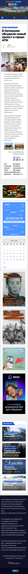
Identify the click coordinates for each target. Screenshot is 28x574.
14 (17, 253)
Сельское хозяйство (12, 27)
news (9, 45)
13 (14, 253)
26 (10, 259)
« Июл (4, 267)
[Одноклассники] (20, 160)
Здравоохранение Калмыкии (10, 481)
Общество (4, 27)
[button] (25, 17)
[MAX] (14, 160)
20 (14, 256)
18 (7, 256)
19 (10, 256)
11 (7, 253)
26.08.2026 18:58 (9, 488)
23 (23, 256)
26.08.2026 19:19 (9, 471)
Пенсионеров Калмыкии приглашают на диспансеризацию (12, 486)
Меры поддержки (8, 432)
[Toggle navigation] (14, 18)
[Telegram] (23, 160)
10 (4, 253)
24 (4, 259)
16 (23, 253)
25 (7, 259)
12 (10, 253)
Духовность (6, 446)
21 (17, 256)
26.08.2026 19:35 (9, 455)
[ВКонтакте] (17, 160)
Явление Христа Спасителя (10, 448)
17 (4, 256)
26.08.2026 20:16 (9, 439)
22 (20, 256)
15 (20, 253)
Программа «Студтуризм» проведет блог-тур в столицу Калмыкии (13, 470)
